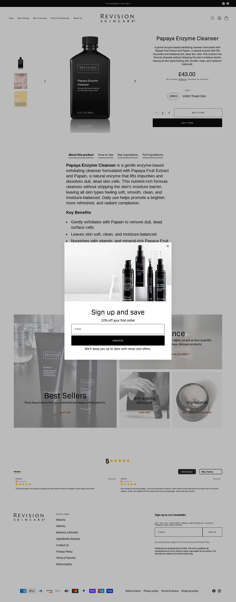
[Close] (168, 246)
